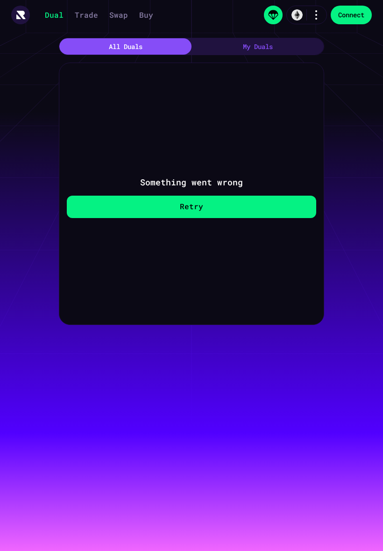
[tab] (125, 46)
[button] (20, 15)
